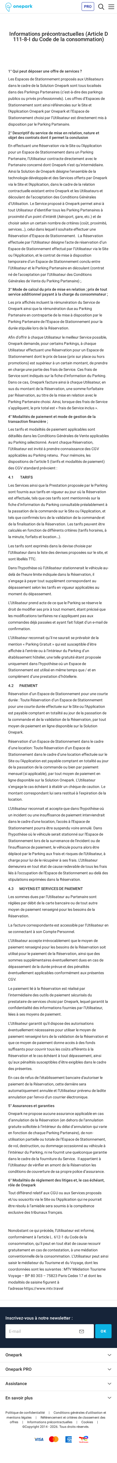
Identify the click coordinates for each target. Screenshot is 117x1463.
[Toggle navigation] (101, 6)
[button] (25, 1413)
